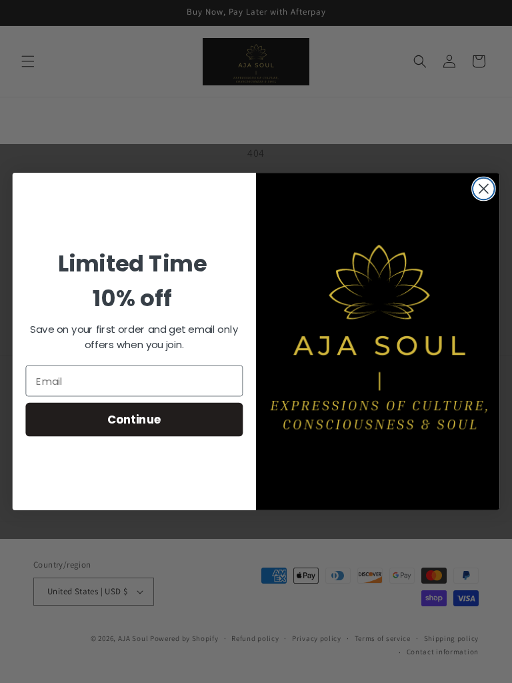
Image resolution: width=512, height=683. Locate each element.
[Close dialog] (484, 189)
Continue (134, 419)
